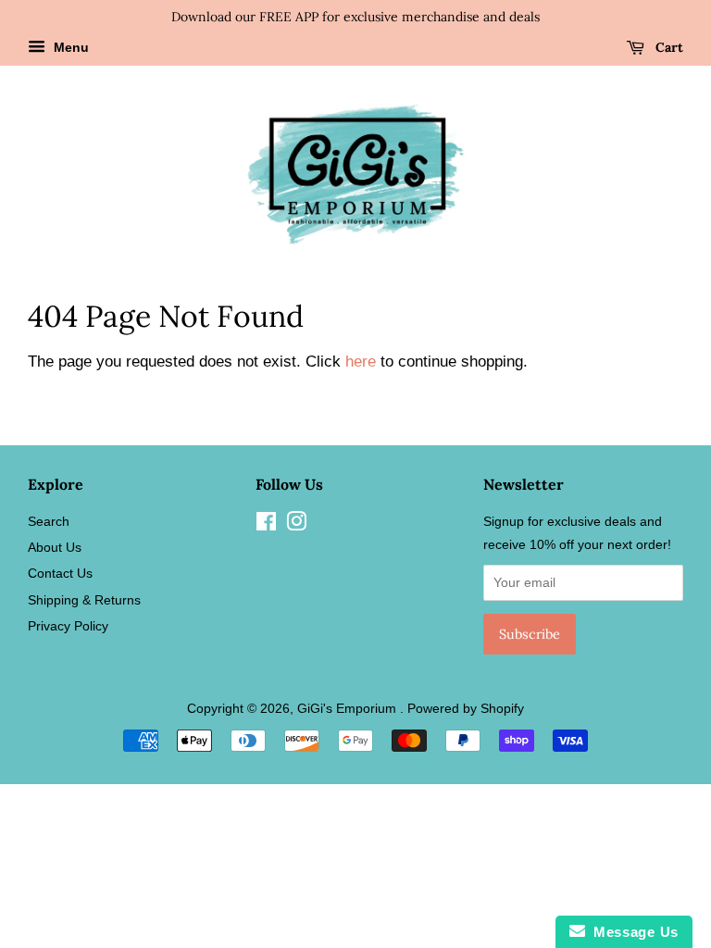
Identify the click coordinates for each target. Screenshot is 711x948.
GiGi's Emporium (348, 708)
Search (48, 521)
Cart (667, 47)
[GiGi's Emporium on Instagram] (296, 525)
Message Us (632, 932)
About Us (54, 547)
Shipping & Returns (84, 599)
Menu (69, 47)
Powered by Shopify (465, 708)
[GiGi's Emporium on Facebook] (266, 525)
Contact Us (60, 573)
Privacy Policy (68, 625)
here (360, 361)
